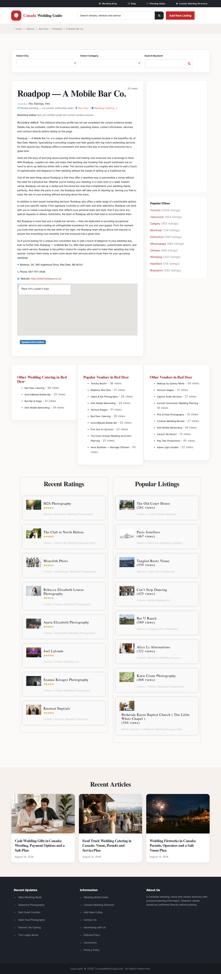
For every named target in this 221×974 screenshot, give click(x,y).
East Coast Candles (29, 912)
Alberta (30, 28)
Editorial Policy (92, 934)
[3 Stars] (22, 104)
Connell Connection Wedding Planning (177, 403)
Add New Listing (180, 15)
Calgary (155, 223)
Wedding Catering (104, 108)
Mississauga (158, 243)
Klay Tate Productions (168, 440)
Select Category (89, 55)
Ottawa (155, 250)
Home (18, 28)
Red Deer (44, 28)
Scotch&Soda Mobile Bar (38, 394)
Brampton (156, 270)
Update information (32, 342)
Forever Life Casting (29, 927)
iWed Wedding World (30, 897)
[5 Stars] (27, 104)
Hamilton (156, 263)
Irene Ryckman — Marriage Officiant (110, 447)
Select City (22, 55)
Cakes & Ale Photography (104, 396)
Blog (133, 3)
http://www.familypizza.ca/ (46, 278)
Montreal (156, 230)
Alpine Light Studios (168, 447)
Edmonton (157, 237)
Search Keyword (154, 55)
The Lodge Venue (28, 934)
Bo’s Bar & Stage (33, 401)
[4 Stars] (24, 104)
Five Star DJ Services (102, 429)
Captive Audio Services (169, 396)
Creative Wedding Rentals (171, 421)
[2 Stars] (20, 104)
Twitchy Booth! (99, 383)
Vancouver (157, 217)
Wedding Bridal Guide (96, 897)
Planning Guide (157, 3)
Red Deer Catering (34, 388)
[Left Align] (159, 15)
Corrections (90, 942)
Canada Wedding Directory (193, 3)
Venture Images (99, 409)
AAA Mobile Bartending (37, 407)
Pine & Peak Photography (170, 414)
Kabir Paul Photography (31, 919)
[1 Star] (18, 104)
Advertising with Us (94, 927)
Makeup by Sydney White (170, 383)
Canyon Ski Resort (167, 434)
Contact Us (90, 919)
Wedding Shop (109, 3)
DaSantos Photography (31, 904)
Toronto (155, 210)
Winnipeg (156, 257)
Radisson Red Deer (101, 390)
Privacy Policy (92, 949)
